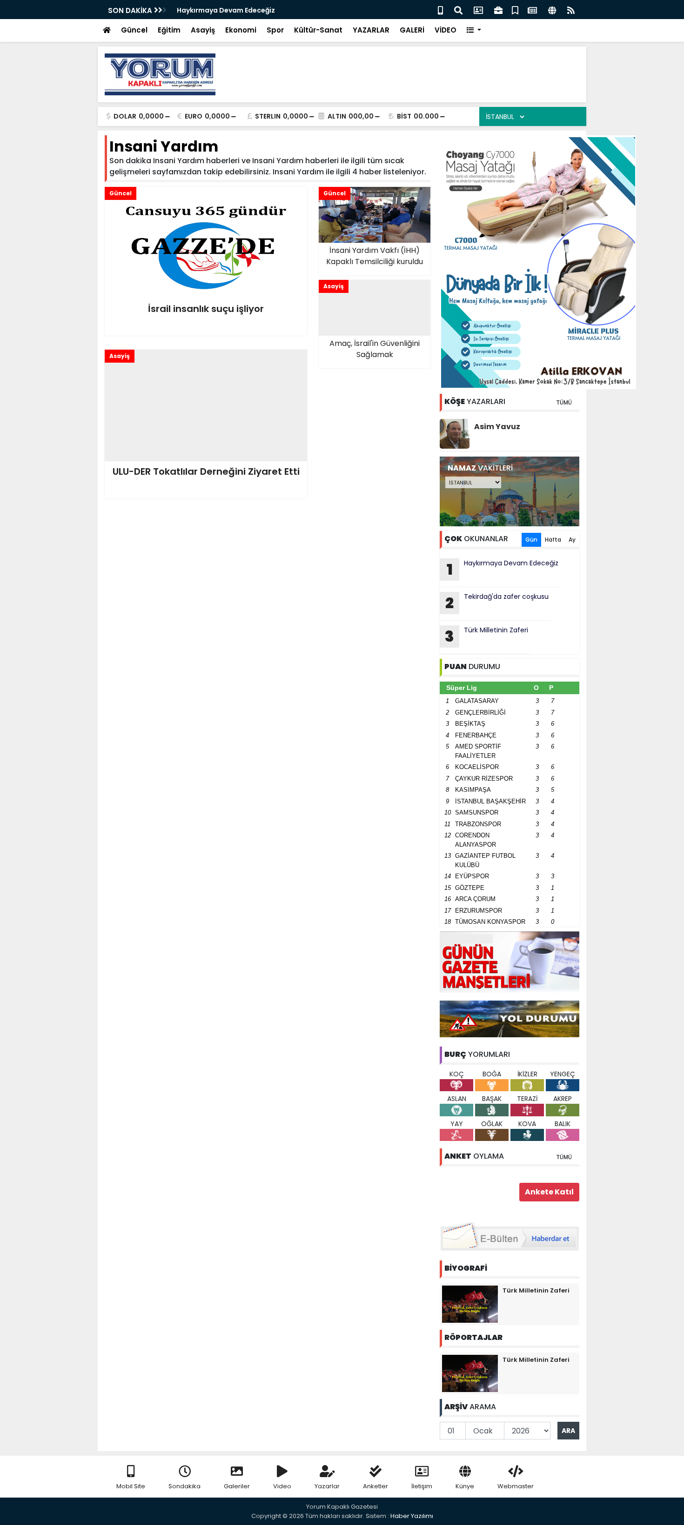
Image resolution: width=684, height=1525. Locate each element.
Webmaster (515, 1486)
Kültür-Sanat (318, 30)
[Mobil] (440, 9)
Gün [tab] (531, 540)
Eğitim (169, 30)
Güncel (134, 30)
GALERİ (412, 30)
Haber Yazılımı (411, 1516)
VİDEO (445, 30)
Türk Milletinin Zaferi (486, 636)
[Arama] (458, 9)
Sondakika (184, 1486)
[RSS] (571, 9)
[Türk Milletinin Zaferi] (470, 1303)
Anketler (375, 1486)
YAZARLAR (371, 30)
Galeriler (237, 1486)
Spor (275, 30)
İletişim (421, 1486)
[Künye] (552, 9)
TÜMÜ (564, 402)
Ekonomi (240, 30)
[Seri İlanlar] (515, 9)
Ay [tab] (572, 540)
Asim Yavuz (497, 426)
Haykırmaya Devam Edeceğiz (503, 569)
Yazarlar (327, 1486)
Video (282, 1486)
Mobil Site (130, 1486)
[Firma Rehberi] (498, 9)
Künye (465, 1486)
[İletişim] (478, 9)
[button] (474, 30)
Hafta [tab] (553, 540)
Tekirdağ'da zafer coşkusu (222, 10)
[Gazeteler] (532, 9)
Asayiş (203, 30)
